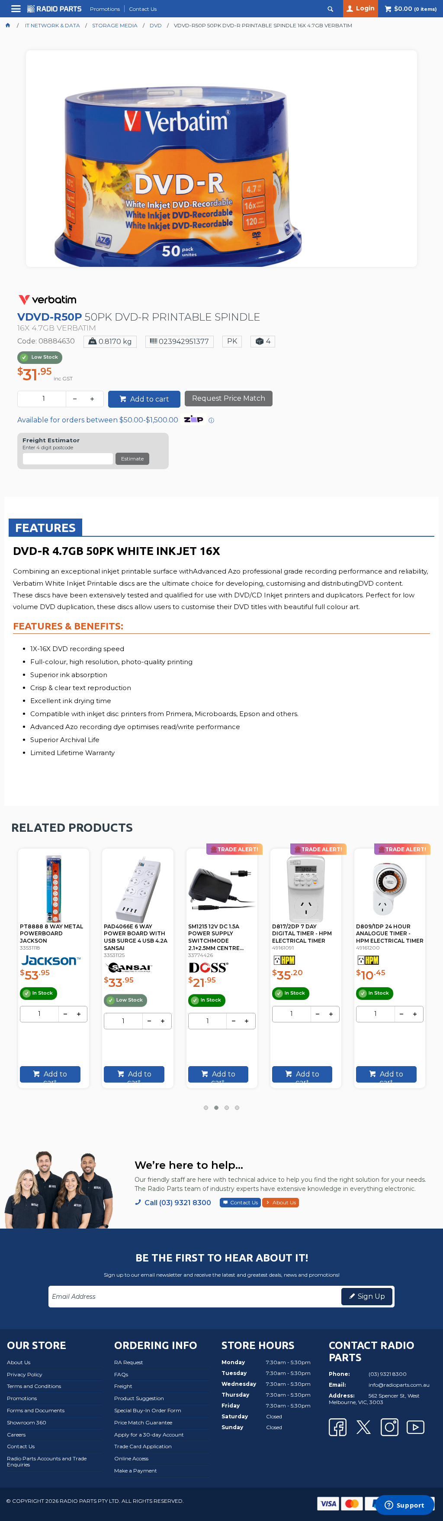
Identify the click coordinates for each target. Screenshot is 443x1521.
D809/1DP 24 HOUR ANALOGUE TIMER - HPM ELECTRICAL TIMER (306, 933)
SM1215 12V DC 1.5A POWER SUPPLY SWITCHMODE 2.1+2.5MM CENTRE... (132, 937)
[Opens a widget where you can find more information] (404, 1506)
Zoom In (230, 193)
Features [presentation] (45, 527)
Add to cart (148, 399)
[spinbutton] (43, 399)
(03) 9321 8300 (388, 1374)
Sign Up (371, 1296)
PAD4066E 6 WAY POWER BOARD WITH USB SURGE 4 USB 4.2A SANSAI (52, 937)
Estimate (132, 458)
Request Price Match (228, 398)
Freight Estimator (51, 440)
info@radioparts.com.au (399, 1385)
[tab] (45, 527)
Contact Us (244, 1202)
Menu (17, 12)
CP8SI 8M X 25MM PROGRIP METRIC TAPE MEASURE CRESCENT (389, 933)
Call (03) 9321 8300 (177, 1203)
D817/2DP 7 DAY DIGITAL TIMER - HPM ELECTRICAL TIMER (218, 933)
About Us (284, 1202)
